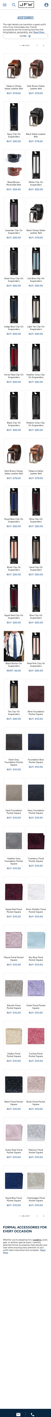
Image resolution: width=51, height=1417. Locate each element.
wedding (37, 1239)
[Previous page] (37, 45)
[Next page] (43, 45)
